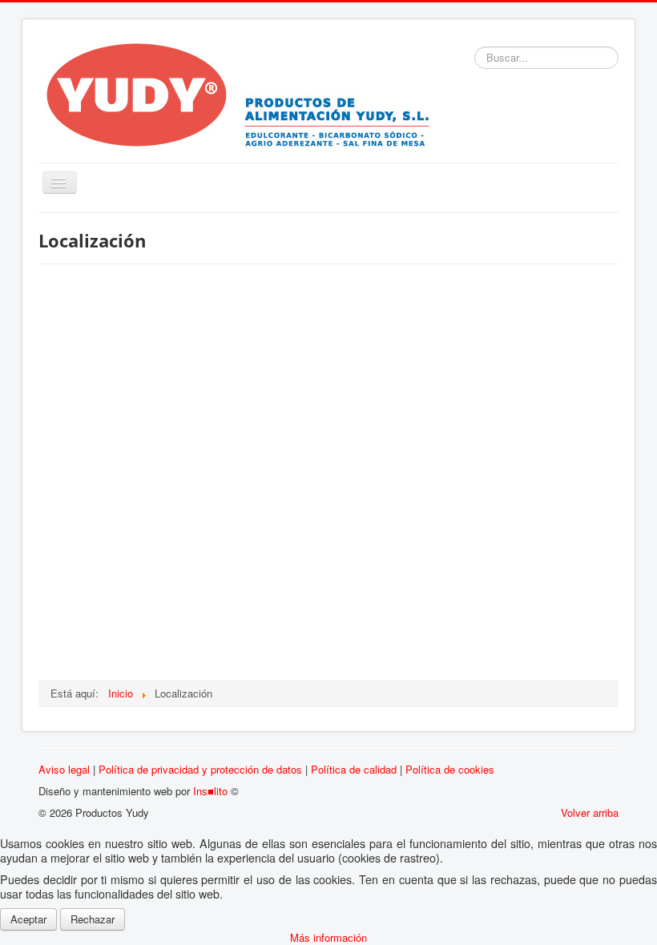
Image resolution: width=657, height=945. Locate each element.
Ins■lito (210, 790)
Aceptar (28, 919)
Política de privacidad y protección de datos (200, 769)
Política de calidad (354, 769)
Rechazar (93, 919)
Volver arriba (590, 812)
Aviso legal (64, 769)
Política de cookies (449, 769)
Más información (328, 937)
